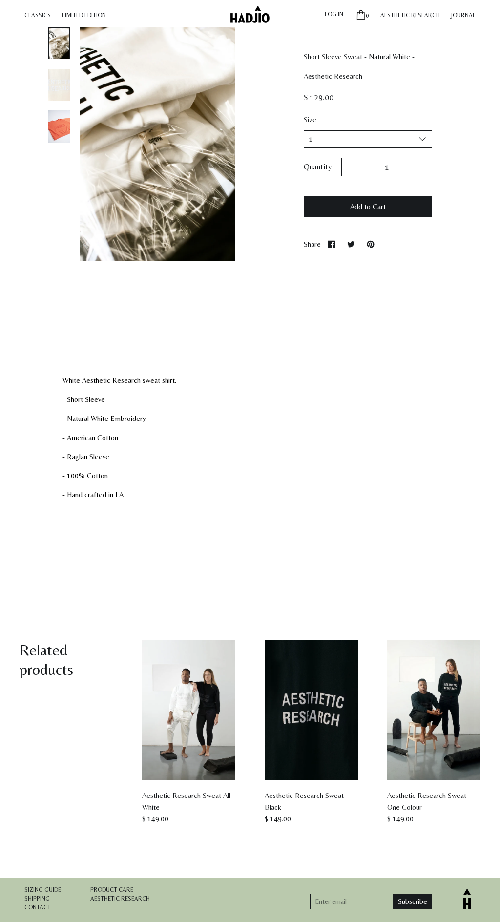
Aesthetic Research (410, 15)
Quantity (318, 166)
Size (310, 119)
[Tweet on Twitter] (351, 244)
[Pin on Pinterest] (370, 244)
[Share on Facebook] (331, 244)
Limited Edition (84, 15)
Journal (463, 15)
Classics (37, 15)
